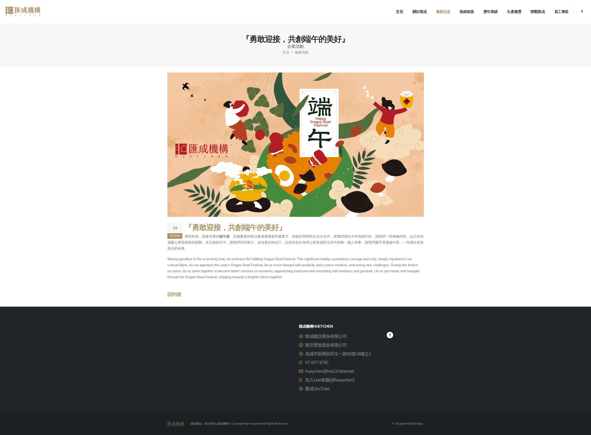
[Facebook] (390, 335)
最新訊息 (443, 12)
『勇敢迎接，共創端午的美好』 (235, 227)
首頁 (399, 12)
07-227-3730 (316, 362)
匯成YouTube (317, 388)
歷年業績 (490, 12)
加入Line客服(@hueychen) (329, 380)
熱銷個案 (467, 12)
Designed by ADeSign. (409, 423)
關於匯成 (420, 12)
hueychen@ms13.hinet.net (329, 371)
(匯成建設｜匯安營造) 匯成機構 (209, 423)
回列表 (174, 294)
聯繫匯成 (538, 12)
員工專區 (561, 12)
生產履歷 (514, 12)
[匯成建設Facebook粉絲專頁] (582, 11)
